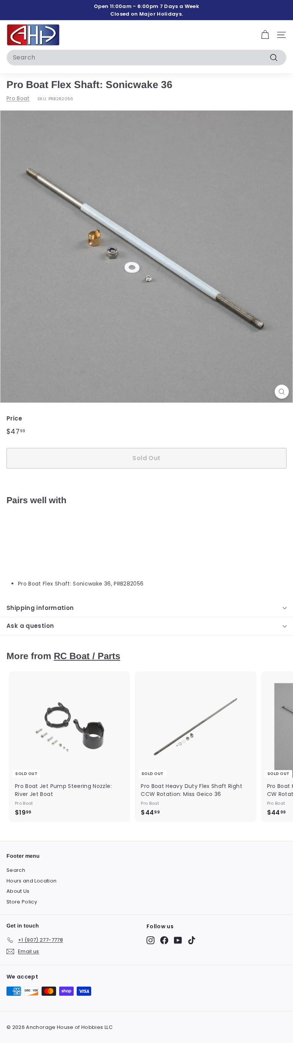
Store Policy (21, 901)
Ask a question (30, 626)
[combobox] (146, 58)
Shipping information (40, 608)
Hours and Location (31, 880)
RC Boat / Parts (87, 656)
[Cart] (265, 35)
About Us (18, 891)
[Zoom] (282, 392)
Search (15, 870)
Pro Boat (18, 98)
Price (14, 418)
